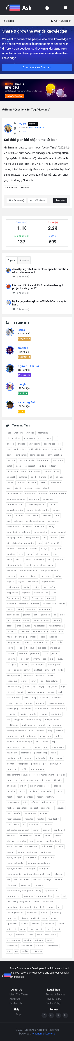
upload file (12, 924)
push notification (54, 780)
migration (11, 714)
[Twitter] (58, 1015)
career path (55, 482)
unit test (35, 918)
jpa (44, 659)
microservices (58, 709)
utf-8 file (24, 924)
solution (59, 846)
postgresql (22, 764)
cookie (56, 510)
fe (47, 593)
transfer (44, 913)
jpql (51, 659)
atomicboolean (37, 455)
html (53, 631)
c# (51, 477)
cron (57, 515)
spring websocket (15, 863)
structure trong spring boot (20, 890)
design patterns (14, 537)
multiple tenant (52, 720)
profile (24, 769)
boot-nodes (34, 471)
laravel (24, 681)
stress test (25, 885)
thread (36, 901)
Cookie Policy (53, 1003)
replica (10, 808)
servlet (48, 835)
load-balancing (14, 686)
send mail (12, 835)
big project (29, 466)
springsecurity (14, 874)
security (46, 830)
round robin (53, 819)
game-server (13, 615)
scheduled (46, 824)
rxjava (16, 824)
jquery (60, 659)
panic (53, 753)
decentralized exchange (18, 532)
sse (8, 879)
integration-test (14, 642)
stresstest (38, 885)
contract (53, 504)
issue (19, 648)
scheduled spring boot (18, 830)
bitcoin (52, 466)
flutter (25, 598)
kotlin (51, 675)
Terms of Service (55, 994)
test (64, 896)
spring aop (32, 852)
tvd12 (21, 329)
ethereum (59, 559)
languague (12, 681)
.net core (18, 433)
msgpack (18, 720)
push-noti (11, 786)
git (55, 615)
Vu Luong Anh (27, 402)
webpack (38, 940)
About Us (15, 998)
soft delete (47, 846)
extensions (46, 576)
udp (9, 918)
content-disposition (36, 504)
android (10, 444)
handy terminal (56, 626)
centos (28, 488)
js (8, 664)
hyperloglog (21, 637)
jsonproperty (54, 664)
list (41, 681)
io (47, 642)
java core (42, 648)
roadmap (44, 813)
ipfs (60, 642)
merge (29, 703)
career (43, 482)
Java (24, 131)
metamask (26, 709)
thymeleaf (39, 907)
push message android (31, 780)
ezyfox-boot (32, 582)
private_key (55, 764)
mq (8, 720)
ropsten (40, 819)
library (33, 681)
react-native (46, 791)
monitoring (56, 714)
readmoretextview (45, 797)
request (34, 808)
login (63, 686)
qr (49, 786)
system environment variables (38, 896)
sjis (31, 841)
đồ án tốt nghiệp (52, 543)
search (36, 830)
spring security (47, 857)
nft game (31, 736)
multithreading (29, 725)
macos (50, 692)
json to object (37, 664)
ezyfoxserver (13, 587)
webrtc (50, 940)
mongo (43, 714)
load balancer (52, 681)
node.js (58, 736)
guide (27, 626)
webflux (27, 940)
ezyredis (26, 593)
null (38, 742)
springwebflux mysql (34, 874)
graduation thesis (41, 620)
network (59, 731)
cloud (46, 488)
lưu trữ (20, 692)
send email (59, 830)
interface (38, 642)
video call (11, 929)
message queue (56, 703)
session (58, 835)
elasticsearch (42, 554)
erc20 (9, 559)
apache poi (49, 444)
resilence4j (46, 808)
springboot (44, 868)
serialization (26, 835)
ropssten (29, 819)
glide (62, 615)
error (28, 559)
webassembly (13, 940)
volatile (39, 929)
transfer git (57, 913)
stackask (37, 879)
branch (47, 471)
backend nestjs (26, 460)
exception (12, 571)
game (19, 609)
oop (54, 742)
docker (10, 548)
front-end (11, 604)
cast (9, 488)
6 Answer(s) (23, 293)
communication (58, 493)
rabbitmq (33, 791)
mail (60, 692)
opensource (13, 747)
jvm (47, 670)
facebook (38, 593)
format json (37, 598)
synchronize (51, 890)
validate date (48, 924)
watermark (21, 935)
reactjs (10, 797)
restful (17, 813)
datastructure (13, 526)
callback (32, 482)
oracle (37, 747)
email (55, 554)
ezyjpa (36, 587)
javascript (34, 653)
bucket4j (11, 477)
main (26, 697)
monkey (23, 348)
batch (9, 466)
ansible (21, 444)
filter (54, 593)
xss (16, 951)
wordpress (53, 946)
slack (39, 841)
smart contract (52, 841)
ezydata (10, 582)
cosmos (19, 515)
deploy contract (58, 532)
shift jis (10, 841)
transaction (32, 913)
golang (16, 620)
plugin (59, 758)
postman (35, 764)
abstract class (13, 438)
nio (49, 736)
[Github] (51, 1015)
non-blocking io (24, 742)
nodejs (10, 742)
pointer (10, 764)
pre (45, 764)
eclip (20, 554)
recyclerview (13, 802)
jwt (53, 670)
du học (44, 548)
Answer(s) (18, 200)
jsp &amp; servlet (21, 670)
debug (51, 526)
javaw (45, 653)
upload (53, 918)
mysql (42, 725)
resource (60, 808)
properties (12, 780)
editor (30, 554)
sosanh (10, 852)
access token (44, 438)
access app (29, 438)
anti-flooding (34, 444)
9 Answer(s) (23, 276)
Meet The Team (19, 994)
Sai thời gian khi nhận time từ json (30, 140)
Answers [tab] (24, 260)
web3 (39, 935)
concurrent (34, 499)
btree (56, 471)
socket (18, 846)
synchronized (13, 896)
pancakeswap (40, 753)
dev (44, 537)
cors (9, 515)
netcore (40, 731)
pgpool (28, 758)
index (42, 637)
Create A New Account (37, 67)
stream (58, 879)
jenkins (55, 653)
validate (35, 924)
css (8, 521)
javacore (23, 653)
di (8, 543)
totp (59, 907)
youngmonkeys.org (44, 1033)
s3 (24, 824)
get (35, 615)
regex (61, 802)
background (43, 460)
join (27, 659)
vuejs (9, 935)
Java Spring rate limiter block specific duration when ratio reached (40, 271)
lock (27, 686)
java (32, 648)
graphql (56, 620)
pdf (20, 758)
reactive (59, 791)
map (34, 697)
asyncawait (21, 455)
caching (21, 482)
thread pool (48, 901)
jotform (36, 659)
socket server (31, 846)
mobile (23, 714)
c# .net (59, 477)
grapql (10, 626)
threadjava (12, 907)
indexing (53, 637)
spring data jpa (14, 857)
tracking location (15, 913)
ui (15, 918)
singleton (21, 841)
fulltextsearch (49, 604)
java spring (55, 648)
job (20, 659)
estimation (39, 559)
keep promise (13, 675)
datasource (53, 521)
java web (11, 653)
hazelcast (11, 631)
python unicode (37, 786)
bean (18, 466)
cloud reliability (14, 493)
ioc (53, 642)
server (38, 835)
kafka (60, 670)
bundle (42, 477)
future (62, 604)
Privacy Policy (53, 998)
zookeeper (37, 951)
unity (44, 918)
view (31, 929)
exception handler (49, 571)
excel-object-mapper (44, 565)
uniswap (24, 918)
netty (50, 731)
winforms (40, 946)
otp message (58, 747)
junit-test (38, 670)
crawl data (46, 515)
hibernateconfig (40, 631)
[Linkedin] (65, 1015)
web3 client (50, 935)
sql (48, 874)
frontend (23, 604)
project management (43, 775)
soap (9, 846)
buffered (23, 477)
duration (11, 554)
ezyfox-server (48, 582)
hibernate (24, 631)
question (11, 791)
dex (62, 537)
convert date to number (38, 510)
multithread (12, 725)
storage (48, 879)
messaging (12, 709)
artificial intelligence (39, 449)
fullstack (35, 604)
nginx (42, 736)
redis (25, 802)
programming (37, 769)
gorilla (26, 620)
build (33, 477)
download (22, 548)
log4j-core (52, 686)
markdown (57, 697)
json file (23, 664)
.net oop (30, 433)
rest (9, 813)
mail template (13, 697)
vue (48, 929)
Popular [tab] (11, 260)
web (31, 935)
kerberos (28, 675)
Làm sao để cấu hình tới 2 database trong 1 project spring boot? (37, 287)
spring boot (46, 852)
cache (10, 482)
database (18, 521)
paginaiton (12, 753)
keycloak (40, 675)
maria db (44, 697)
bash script (58, 460)
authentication (55, 455)
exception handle (28, 571)
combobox (30, 493)
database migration (35, 521)
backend (11, 460)
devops (53, 537)
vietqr (22, 929)
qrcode (57, 786)
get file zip (45, 615)
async (10, 455)
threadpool (25, 907)
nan (31, 731)
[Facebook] (44, 1015)
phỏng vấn (40, 758)
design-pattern (32, 537)
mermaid (40, 703)
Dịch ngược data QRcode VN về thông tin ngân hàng (39, 303)
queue (22, 791)
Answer (60, 200)
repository (22, 808)
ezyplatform (12, 593)
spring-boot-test (14, 868)
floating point (13, 598)
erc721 (19, 559)
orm (46, 747)
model (33, 714)
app (9, 449)
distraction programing (23, 543)
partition (11, 758)
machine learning (35, 692)
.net (9, 433)
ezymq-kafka (49, 587)
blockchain (12, 471)
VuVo (22, 123)
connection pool (15, 504)
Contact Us (16, 1003)
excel (28, 565)
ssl (15, 879)
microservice (41, 709)
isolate (10, 648)
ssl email (24, 879)
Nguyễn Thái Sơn (29, 366)
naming (57, 725)
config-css (48, 499)
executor (11, 576)
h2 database (39, 626)
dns (39, 543)
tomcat (50, 907)
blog (23, 471)
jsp (8, 670)
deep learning (40, 532)
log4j (41, 686)
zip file (25, 951)
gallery (10, 609)
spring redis (30, 857)
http (61, 631)
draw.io (33, 548)
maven (18, 703)
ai (56, 438)
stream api (12, 885)
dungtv (22, 384)
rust (9, 824)
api (59, 444)
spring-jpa (30, 868)
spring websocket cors (39, 863)
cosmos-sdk (32, 515)
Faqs (18, 1014)
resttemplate (30, 813)
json (14, 664)
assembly (57, 449)
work (9, 951)
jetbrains (11, 659)
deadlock (39, 526)
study (38, 890)
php (51, 758)
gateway (26, 615)
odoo (45, 742)
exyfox (58, 576)
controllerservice (15, 510)
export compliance (28, 576)
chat (37, 488)
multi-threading (33, 720)
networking (12, 736)
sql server (58, 874)
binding (42, 466)
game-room (44, 609)
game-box (31, 609)
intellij (28, 642)
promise (61, 775)
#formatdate (11, 187)
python (23, 786)
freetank (50, 598)
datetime (24, 187)
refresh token (48, 802)
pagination (26, 753)
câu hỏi (18, 488)
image (33, 637)
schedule (33, 824)
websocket (12, 946)
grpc (19, 626)
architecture (20, 449)
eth (49, 559)
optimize (26, 747)
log (34, 686)
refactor (35, 802)
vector (61, 924)
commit (43, 493)
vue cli (57, 929)
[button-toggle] (65, 8)
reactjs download (25, 797)
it (26, 648)
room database (14, 819)
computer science (16, 499)
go (8, 620)
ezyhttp (26, 587)
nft (22, 736)
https (9, 637)
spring (21, 852)
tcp (57, 896)
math (9, 703)
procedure (12, 769)
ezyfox (21, 582)
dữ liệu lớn (56, 548)
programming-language (18, 775)
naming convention (16, 731)
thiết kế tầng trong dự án (18, 901)
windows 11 (26, 946)
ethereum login (14, 565)
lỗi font (10, 692)
